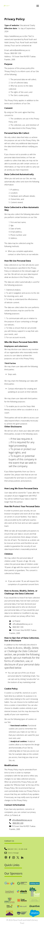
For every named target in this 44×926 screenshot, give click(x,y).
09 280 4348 (23, 849)
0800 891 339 (17, 823)
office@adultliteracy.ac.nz (22, 820)
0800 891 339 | (12, 849)
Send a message (13, 853)
